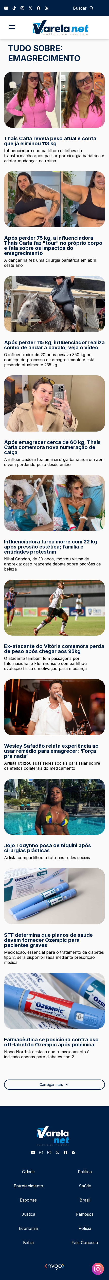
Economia (28, 1228)
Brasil (85, 1200)
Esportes (28, 1200)
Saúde (85, 1185)
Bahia (28, 1242)
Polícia (85, 1228)
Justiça (28, 1214)
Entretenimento (28, 1185)
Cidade (28, 1171)
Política (85, 1171)
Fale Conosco (84, 1242)
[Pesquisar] (91, 8)
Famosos (85, 1214)
